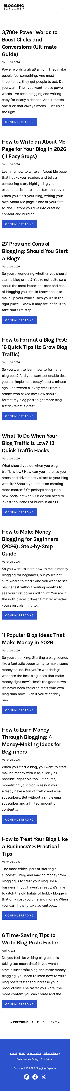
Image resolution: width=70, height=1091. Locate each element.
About (13, 1053)
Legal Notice (34, 1053)
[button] (63, 7)
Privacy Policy (51, 1053)
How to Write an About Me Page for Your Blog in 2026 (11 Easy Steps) (34, 149)
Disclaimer (47, 1059)
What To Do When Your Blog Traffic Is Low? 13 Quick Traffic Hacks (29, 443)
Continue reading (19, 121)
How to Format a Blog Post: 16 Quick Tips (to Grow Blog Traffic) (34, 347)
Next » (54, 1022)
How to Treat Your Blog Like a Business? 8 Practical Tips (35, 846)
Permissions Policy (27, 1059)
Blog (22, 1053)
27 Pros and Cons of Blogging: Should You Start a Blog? (35, 251)
